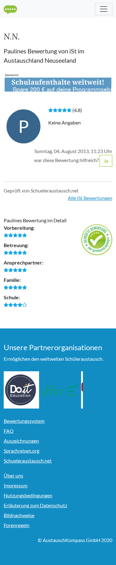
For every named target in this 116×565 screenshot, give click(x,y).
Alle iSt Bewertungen (90, 198)
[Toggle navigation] (103, 9)
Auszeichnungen (21, 441)
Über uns (13, 475)
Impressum (16, 485)
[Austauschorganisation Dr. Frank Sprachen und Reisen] (61, 390)
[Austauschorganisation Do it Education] (22, 390)
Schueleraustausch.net (28, 460)
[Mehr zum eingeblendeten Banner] (58, 84)
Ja (106, 161)
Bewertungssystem (24, 421)
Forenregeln (16, 525)
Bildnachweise (19, 515)
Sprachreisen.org (21, 451)
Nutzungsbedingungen (28, 495)
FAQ (9, 431)
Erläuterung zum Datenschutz (35, 505)
